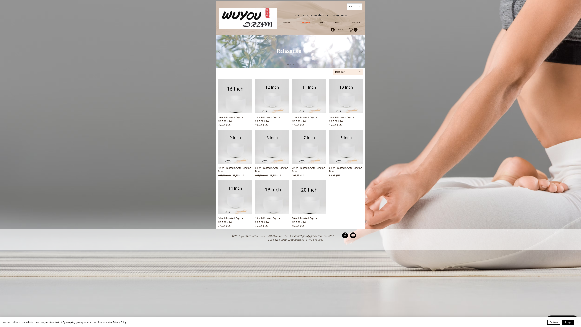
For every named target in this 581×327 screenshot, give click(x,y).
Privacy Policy (119, 322)
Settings (554, 322)
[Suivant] (362, 51)
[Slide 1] (287, 64)
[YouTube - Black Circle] (353, 235)
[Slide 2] (290, 65)
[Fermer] (577, 322)
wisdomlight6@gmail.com (307, 236)
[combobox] (348, 72)
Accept (568, 322)
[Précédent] (219, 51)
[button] (353, 30)
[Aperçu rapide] (235, 96)
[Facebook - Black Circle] (345, 235)
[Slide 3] (293, 64)
